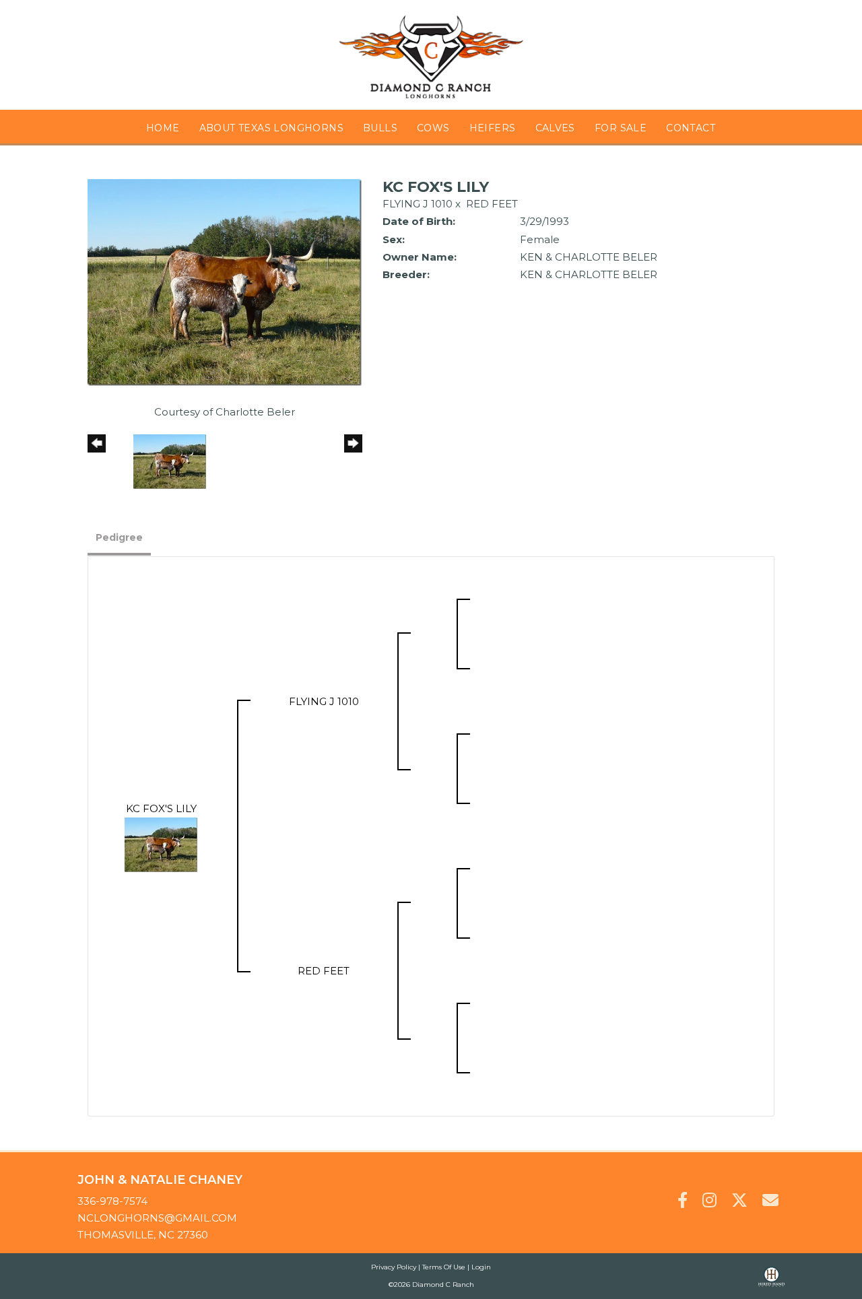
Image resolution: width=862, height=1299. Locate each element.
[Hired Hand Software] (771, 1283)
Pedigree (119, 537)
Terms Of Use (443, 1267)
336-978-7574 (112, 1201)
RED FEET (492, 203)
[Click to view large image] (225, 281)
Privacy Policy (393, 1267)
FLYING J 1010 (418, 203)
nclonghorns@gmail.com (157, 1217)
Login (481, 1267)
